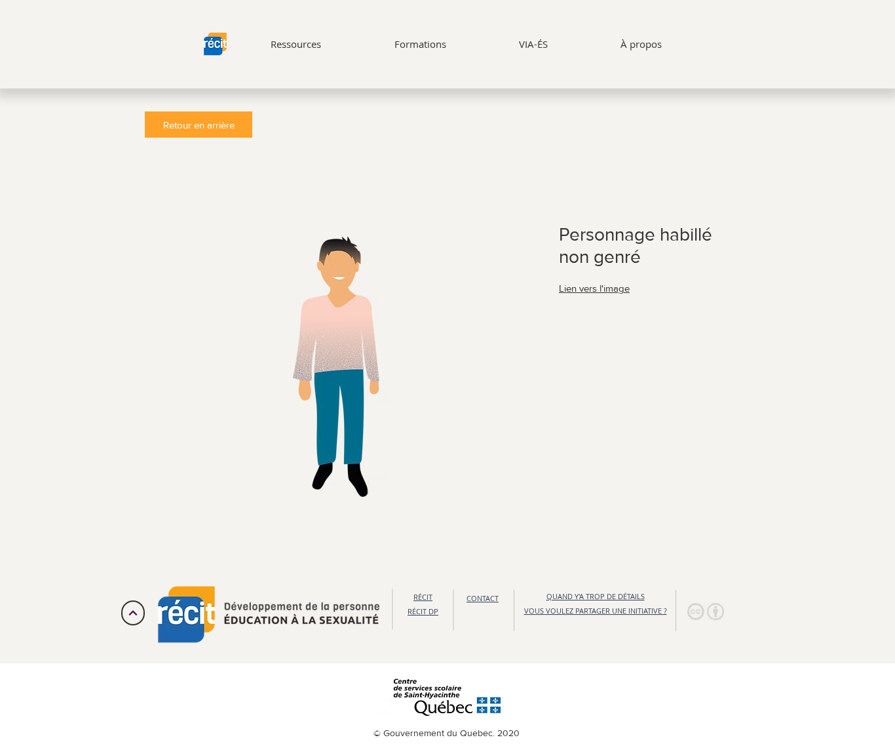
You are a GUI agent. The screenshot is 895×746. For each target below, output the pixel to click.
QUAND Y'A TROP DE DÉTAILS (595, 596)
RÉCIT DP (423, 611)
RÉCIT (422, 597)
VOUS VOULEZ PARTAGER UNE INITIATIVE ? (595, 611)
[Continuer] (133, 612)
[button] (705, 611)
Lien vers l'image (594, 288)
